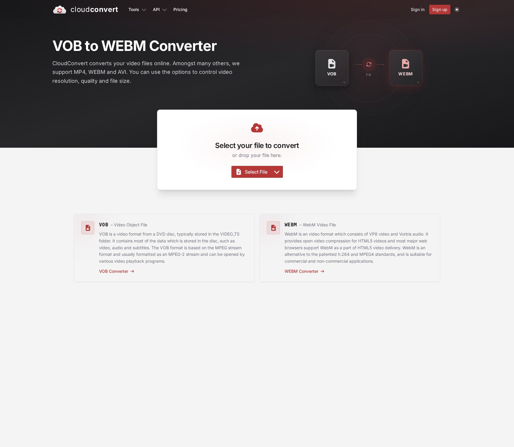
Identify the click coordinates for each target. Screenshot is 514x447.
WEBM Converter (301, 271)
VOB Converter (113, 271)
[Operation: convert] (369, 64)
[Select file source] (277, 172)
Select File (256, 172)
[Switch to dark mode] (457, 9)
